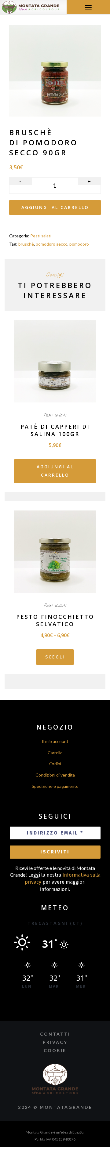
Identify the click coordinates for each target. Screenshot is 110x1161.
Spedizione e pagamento (55, 786)
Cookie (55, 1050)
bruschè (26, 244)
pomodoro (79, 244)
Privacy (55, 1042)
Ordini (55, 763)
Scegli (55, 657)
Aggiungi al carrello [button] (55, 471)
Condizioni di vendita (55, 774)
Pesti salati (40, 235)
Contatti (55, 1034)
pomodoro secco (52, 244)
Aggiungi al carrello (55, 207)
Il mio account (55, 741)
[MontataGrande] (30, 6)
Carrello (55, 752)
